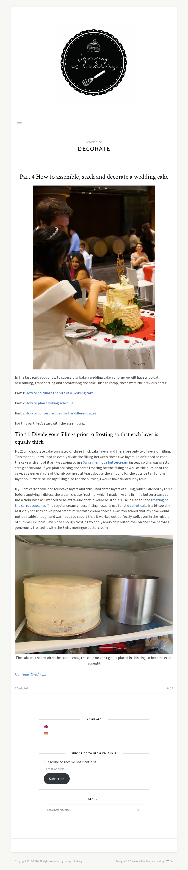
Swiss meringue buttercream (105, 462)
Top (168, 861)
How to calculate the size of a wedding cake (60, 393)
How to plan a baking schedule (49, 403)
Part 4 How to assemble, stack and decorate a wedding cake (94, 176)
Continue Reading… (30, 674)
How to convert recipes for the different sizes (61, 413)
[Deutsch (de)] (46, 733)
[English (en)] (46, 726)
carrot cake (138, 505)
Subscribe (56, 778)
